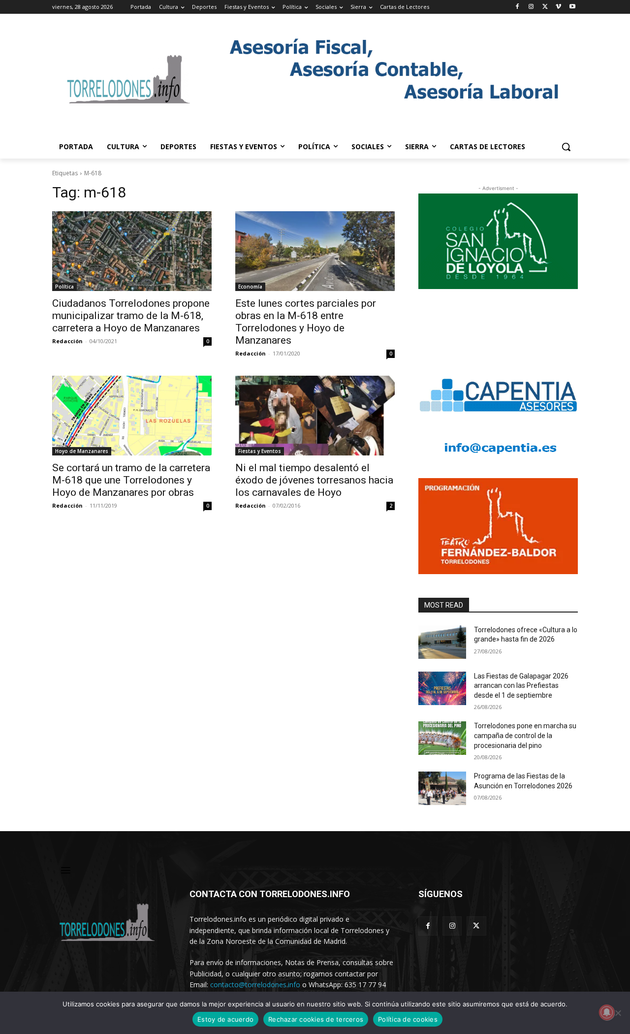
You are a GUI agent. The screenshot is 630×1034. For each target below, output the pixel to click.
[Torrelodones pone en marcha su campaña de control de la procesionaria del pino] (442, 738)
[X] (545, 7)
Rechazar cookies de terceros (315, 1019)
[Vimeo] (558, 7)
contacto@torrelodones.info (255, 984)
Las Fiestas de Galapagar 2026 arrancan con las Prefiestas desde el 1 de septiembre (521, 685)
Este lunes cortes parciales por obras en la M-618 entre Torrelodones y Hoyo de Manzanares (305, 321)
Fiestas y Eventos (259, 451)
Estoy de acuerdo (225, 1019)
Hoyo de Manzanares (81, 451)
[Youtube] (572, 7)
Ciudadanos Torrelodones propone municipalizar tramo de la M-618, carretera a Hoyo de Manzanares (131, 315)
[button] (566, 147)
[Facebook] (517, 7)
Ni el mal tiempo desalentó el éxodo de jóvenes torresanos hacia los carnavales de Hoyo (314, 480)
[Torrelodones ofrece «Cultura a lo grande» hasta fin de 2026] (442, 642)
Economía (250, 286)
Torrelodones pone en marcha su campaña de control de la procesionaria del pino (525, 735)
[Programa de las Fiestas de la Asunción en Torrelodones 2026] (442, 788)
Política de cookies (408, 1019)
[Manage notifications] (607, 1012)
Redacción (67, 341)
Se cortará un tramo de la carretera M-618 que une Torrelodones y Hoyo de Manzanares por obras (131, 480)
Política (64, 286)
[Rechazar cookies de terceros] (618, 1013)
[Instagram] (531, 7)
